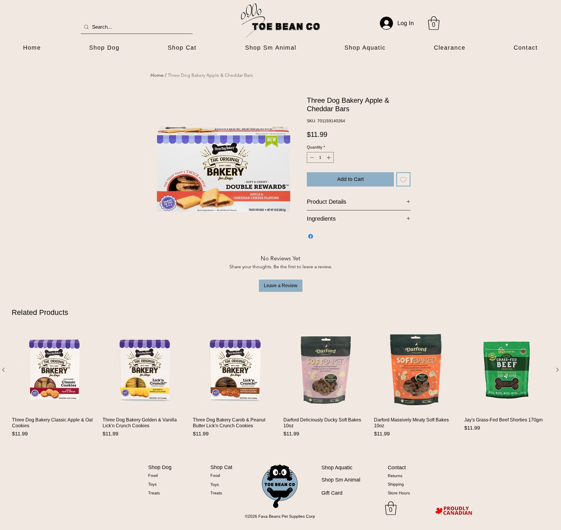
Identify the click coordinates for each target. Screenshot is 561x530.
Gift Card (331, 493)
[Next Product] (557, 369)
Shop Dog (160, 467)
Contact (397, 467)
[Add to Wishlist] (403, 179)
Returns (395, 475)
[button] (433, 23)
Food (153, 475)
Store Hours (399, 493)
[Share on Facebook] (310, 236)
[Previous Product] (3, 369)
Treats (154, 493)
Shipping (396, 484)
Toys (152, 484)
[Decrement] (311, 157)
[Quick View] (54, 370)
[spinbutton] (320, 157)
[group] (280, 390)
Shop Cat (221, 467)
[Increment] (329, 157)
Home (157, 75)
